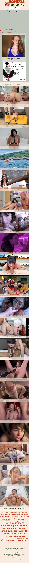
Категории (12, 7)
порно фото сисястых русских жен (14, 524)
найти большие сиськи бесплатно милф (11, 512)
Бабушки (16, 31)
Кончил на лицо (8, 31)
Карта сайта (14, 557)
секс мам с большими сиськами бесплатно (15, 533)
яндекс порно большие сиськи (8, 539)
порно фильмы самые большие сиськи (14, 514)
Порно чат (17, 7)
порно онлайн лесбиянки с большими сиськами (14, 540)
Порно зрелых (9, 32)
